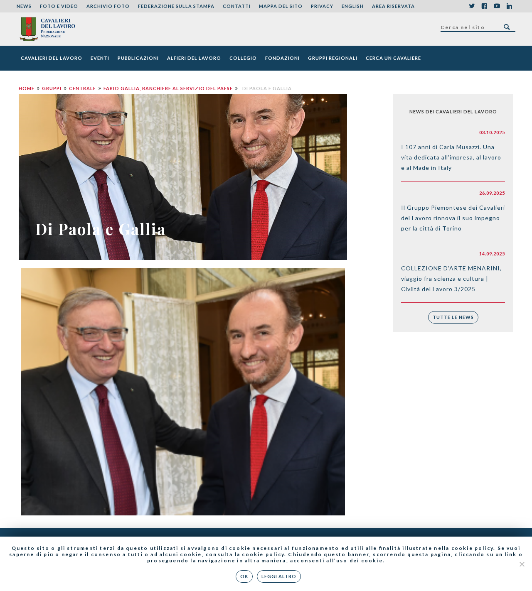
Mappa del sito (281, 6)
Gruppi (52, 88)
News (24, 6)
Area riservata (393, 6)
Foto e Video (59, 6)
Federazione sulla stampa (176, 6)
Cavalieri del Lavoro (51, 58)
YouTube (496, 6)
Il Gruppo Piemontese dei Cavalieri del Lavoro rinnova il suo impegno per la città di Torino (453, 218)
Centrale (82, 88)
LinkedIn (509, 6)
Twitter (472, 6)
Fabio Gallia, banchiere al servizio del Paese (168, 88)
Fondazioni (282, 58)
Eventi (100, 58)
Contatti (237, 6)
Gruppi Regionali (332, 58)
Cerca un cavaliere (393, 58)
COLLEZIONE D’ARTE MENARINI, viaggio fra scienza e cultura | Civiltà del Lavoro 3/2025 (451, 278)
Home (26, 88)
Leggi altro (278, 576)
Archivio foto (108, 6)
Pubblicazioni (138, 58)
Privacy (322, 6)
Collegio (243, 58)
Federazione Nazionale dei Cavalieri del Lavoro (47, 29)
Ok (244, 576)
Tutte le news (453, 317)
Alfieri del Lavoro (194, 58)
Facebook (484, 6)
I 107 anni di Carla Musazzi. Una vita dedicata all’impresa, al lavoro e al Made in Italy (451, 157)
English (353, 6)
